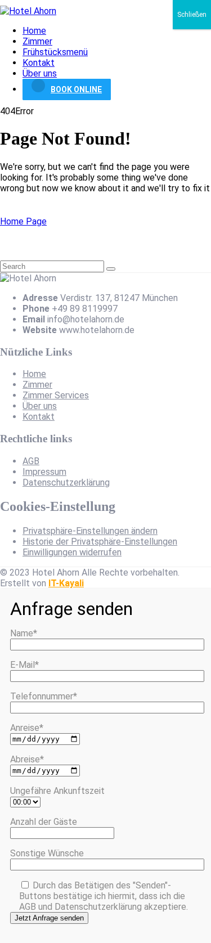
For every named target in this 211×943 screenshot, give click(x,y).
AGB (31, 461)
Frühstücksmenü (55, 52)
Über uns (40, 73)
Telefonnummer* (43, 696)
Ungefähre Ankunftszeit (57, 790)
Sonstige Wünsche (47, 853)
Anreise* (26, 727)
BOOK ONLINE (76, 89)
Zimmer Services (56, 395)
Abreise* (27, 759)
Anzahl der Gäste (43, 821)
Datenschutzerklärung (66, 482)
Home (34, 30)
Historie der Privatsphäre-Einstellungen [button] (100, 541)
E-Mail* (24, 664)
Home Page (23, 221)
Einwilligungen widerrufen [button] (72, 552)
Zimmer (37, 41)
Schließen (191, 15)
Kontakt (39, 62)
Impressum (44, 471)
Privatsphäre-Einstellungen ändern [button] (90, 531)
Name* (23, 633)
